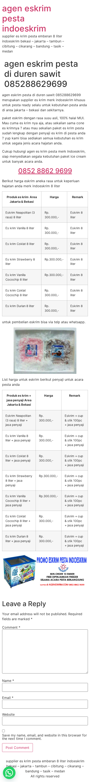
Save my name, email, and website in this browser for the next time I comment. (44, 737)
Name (8, 680)
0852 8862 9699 (45, 171)
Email (7, 697)
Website (8, 714)
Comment (11, 627)
